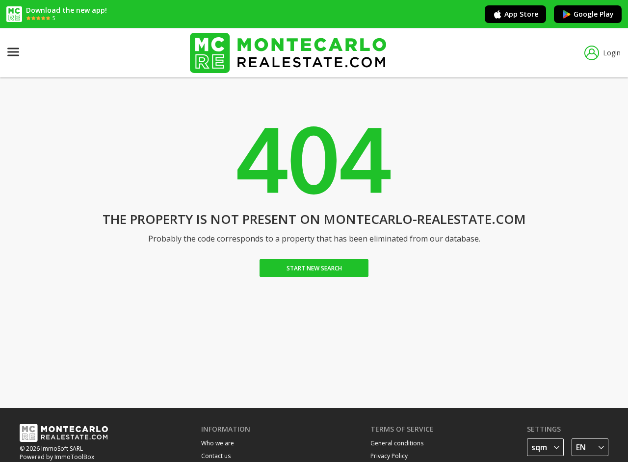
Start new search (314, 268)
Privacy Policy (389, 456)
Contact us (216, 456)
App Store (521, 14)
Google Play (594, 14)
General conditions (396, 443)
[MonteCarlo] (288, 53)
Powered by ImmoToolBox (57, 457)
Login (612, 52)
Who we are (217, 443)
